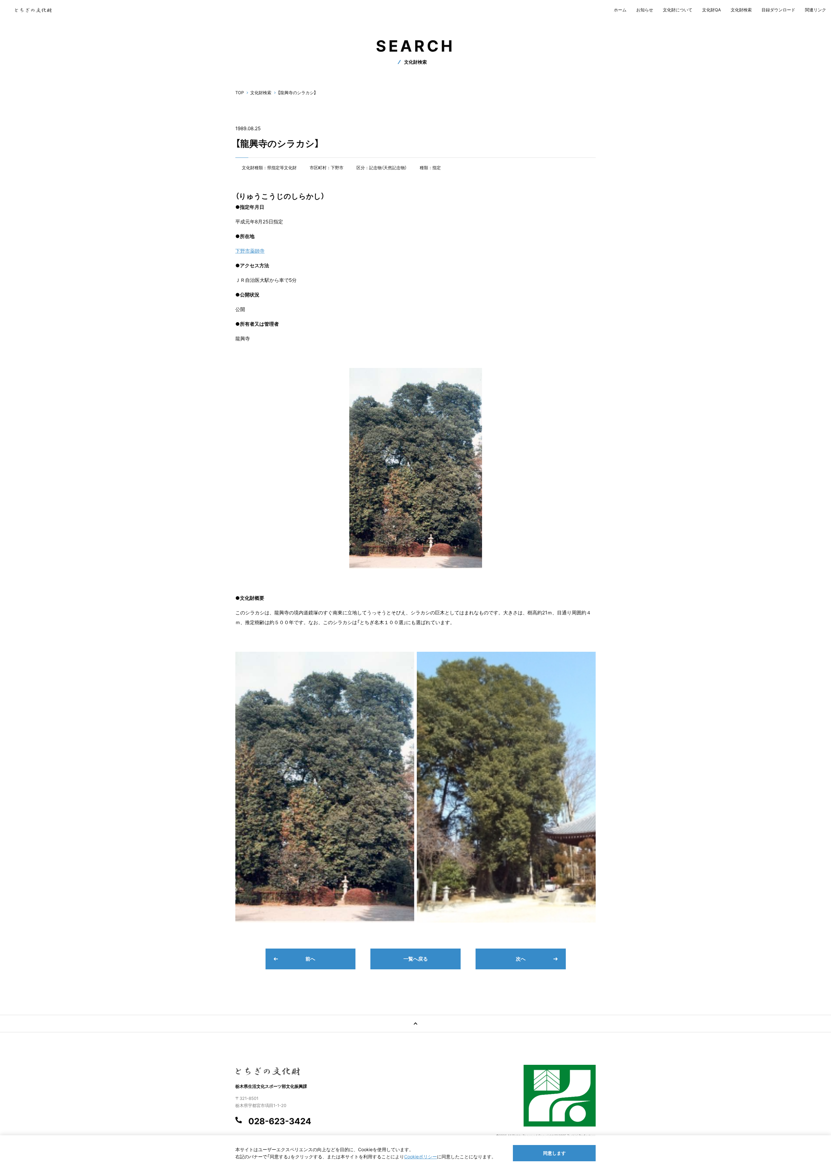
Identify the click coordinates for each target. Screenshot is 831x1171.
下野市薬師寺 (250, 251)
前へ (310, 959)
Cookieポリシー (420, 1156)
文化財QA (711, 9)
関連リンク (815, 9)
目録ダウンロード (778, 9)
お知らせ (644, 9)
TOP (239, 92)
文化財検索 (741, 9)
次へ (521, 959)
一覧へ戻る (415, 959)
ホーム (620, 9)
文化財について (677, 9)
